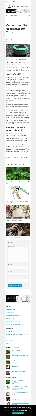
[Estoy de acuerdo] (34, 410)
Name (11, 264)
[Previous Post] (27, 20)
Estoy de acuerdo (18, 413)
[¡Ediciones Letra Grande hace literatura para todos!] (18, 12)
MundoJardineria (10, 309)
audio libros (9, 331)
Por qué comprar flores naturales (20, 392)
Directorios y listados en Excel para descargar (17, 334)
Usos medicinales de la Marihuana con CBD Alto (20, 381)
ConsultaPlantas (10, 341)
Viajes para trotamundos (12, 315)
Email (11, 271)
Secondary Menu (12, 15)
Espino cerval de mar (17, 350)
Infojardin (8, 343)
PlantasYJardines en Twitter (13, 324)
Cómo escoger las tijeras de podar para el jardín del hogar (20, 387)
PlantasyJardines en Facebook (13, 321)
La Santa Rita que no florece (18, 371)
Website (11, 278)
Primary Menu (12, 1)
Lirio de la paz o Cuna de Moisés (19, 361)
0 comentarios (11, 39)
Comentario (11, 246)
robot (14, 77)
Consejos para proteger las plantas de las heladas (20, 403)
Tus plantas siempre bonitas (19, 397)
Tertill (9, 41)
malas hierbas (11, 86)
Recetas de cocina (10, 312)
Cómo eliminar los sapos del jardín (20, 355)
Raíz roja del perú (16, 366)
